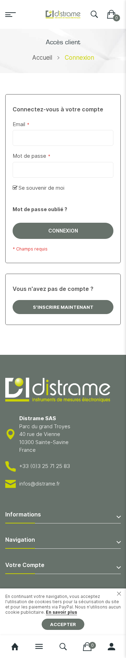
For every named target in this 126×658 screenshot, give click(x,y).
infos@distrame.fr (39, 484)
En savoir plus (61, 612)
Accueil (42, 57)
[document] (63, 612)
